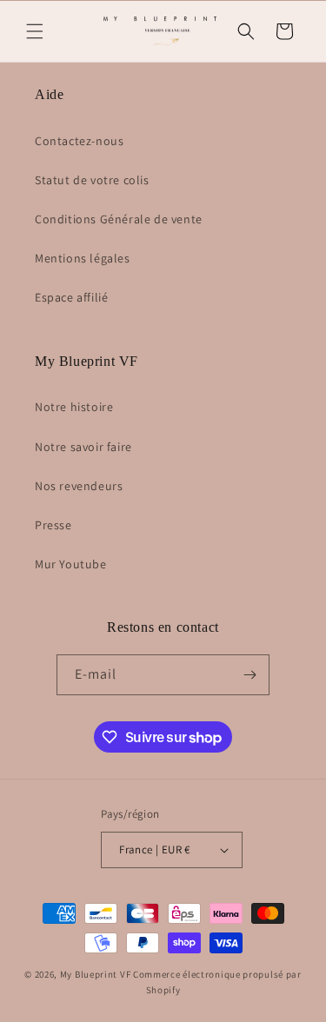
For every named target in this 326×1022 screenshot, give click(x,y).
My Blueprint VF (95, 974)
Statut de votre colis (92, 180)
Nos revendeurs (79, 486)
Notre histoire (74, 407)
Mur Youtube (71, 564)
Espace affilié (71, 297)
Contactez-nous (79, 141)
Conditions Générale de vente (119, 219)
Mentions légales (82, 258)
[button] (35, 31)
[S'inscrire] (249, 674)
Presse (53, 525)
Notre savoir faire (83, 447)
